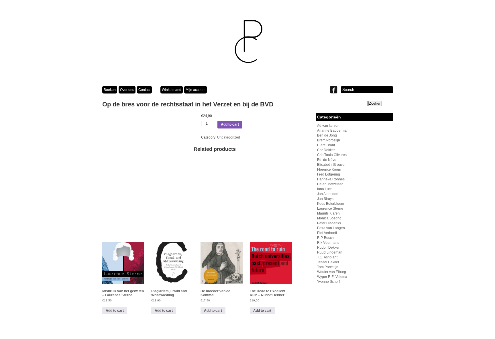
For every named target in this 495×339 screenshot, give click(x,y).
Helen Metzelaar (330, 184)
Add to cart (230, 124)
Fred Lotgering (328, 174)
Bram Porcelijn (328, 140)
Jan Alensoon (327, 194)
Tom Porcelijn (327, 267)
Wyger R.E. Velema (332, 277)
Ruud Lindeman (329, 252)
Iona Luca (325, 189)
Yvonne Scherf (328, 282)
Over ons (127, 90)
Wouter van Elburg (331, 272)
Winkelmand (171, 90)
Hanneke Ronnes (331, 179)
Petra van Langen (331, 228)
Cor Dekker (326, 150)
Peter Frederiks (329, 223)
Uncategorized (228, 137)
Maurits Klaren (328, 213)
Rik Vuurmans (328, 243)
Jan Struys (325, 199)
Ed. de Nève (326, 160)
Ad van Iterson (328, 126)
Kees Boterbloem (330, 204)
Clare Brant (326, 145)
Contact (144, 90)
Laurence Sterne (330, 208)
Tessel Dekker (328, 262)
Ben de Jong (327, 135)
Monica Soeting (329, 218)
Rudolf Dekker (328, 248)
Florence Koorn (329, 169)
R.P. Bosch (325, 238)
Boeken (110, 90)
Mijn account (195, 90)
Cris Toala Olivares (332, 155)
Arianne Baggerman (333, 130)
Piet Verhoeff (327, 233)
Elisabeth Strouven (332, 165)
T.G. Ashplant (327, 257)
